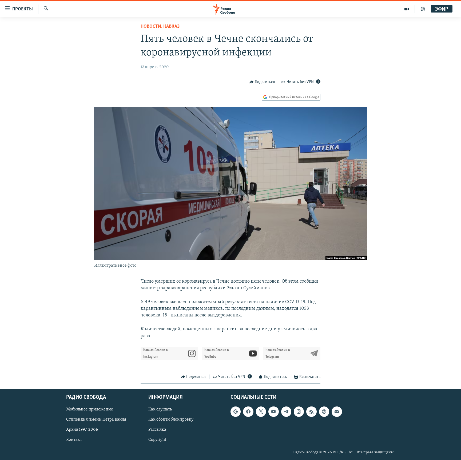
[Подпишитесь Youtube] (273, 412)
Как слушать (160, 410)
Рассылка (157, 430)
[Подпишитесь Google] (235, 412)
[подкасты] (423, 9)
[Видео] (407, 9)
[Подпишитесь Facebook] (248, 412)
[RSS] (311, 412)
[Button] (262, 82)
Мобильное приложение (89, 410)
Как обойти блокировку (170, 420)
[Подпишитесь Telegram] (286, 412)
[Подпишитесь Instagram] (299, 412)
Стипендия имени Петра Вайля (96, 420)
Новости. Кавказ (160, 26)
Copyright (157, 440)
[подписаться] (337, 412)
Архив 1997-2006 (82, 430)
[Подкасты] (324, 412)
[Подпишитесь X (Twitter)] (261, 412)
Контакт (74, 440)
